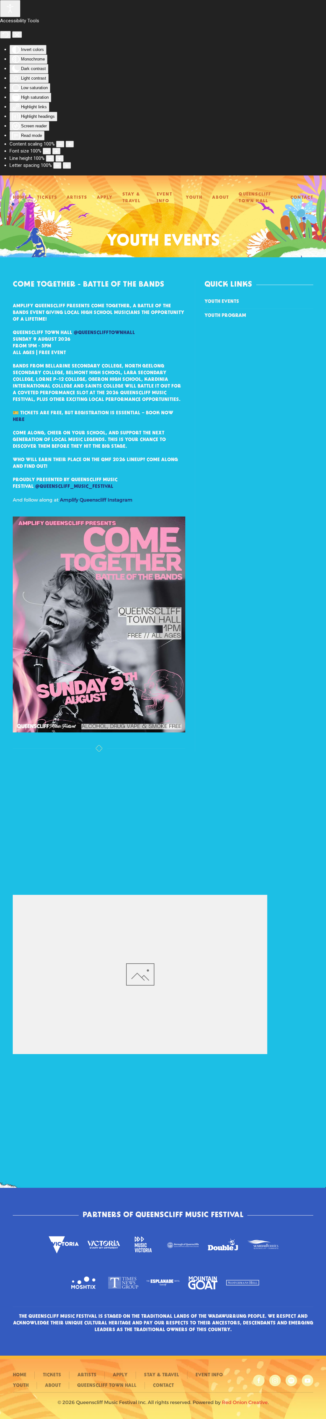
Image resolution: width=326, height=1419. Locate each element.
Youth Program (225, 315)
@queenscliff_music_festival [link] (74, 486)
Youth (194, 197)
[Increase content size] (70, 144)
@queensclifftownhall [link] (104, 332)
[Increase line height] (59, 158)
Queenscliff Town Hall (254, 197)
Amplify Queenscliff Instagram (96, 500)
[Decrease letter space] (57, 165)
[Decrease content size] (60, 144)
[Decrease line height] (50, 158)
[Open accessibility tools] (10, 8)
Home (20, 197)
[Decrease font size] (47, 151)
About (220, 197)
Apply (105, 197)
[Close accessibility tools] (17, 34)
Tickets (47, 197)
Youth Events (221, 301)
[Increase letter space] (67, 165)
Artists (77, 197)
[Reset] (5, 35)
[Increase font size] (56, 151)
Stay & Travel (131, 197)
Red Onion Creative (245, 1402)
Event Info (164, 197)
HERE (19, 419)
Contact (301, 197)
